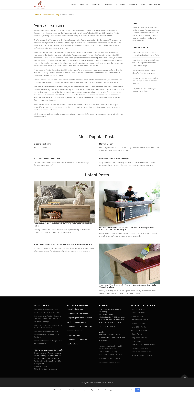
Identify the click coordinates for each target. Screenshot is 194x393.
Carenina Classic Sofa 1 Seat (47, 159)
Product (96, 4)
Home (73, 4)
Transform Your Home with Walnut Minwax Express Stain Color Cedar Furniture (145, 81)
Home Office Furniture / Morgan (114, 159)
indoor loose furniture (139, 330)
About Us (84, 4)
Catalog (133, 4)
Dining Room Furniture (139, 323)
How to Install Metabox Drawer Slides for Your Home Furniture (63, 244)
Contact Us (154, 4)
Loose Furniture (137, 341)
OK (138, 390)
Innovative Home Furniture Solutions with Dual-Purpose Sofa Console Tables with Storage (145, 62)
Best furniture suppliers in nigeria (110, 354)
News (143, 4)
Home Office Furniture (139, 327)
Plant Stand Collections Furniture (143, 345)
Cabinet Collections (138, 312)
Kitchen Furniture (137, 334)
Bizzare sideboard (42, 144)
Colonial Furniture (137, 316)
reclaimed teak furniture (139, 348)
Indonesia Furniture (147, 33)
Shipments (120, 4)
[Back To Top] (184, 378)
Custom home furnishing (108, 351)
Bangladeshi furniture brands (141, 355)
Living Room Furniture (139, 337)
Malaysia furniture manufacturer (45, 369)
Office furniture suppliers (108, 349)
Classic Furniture (40, 353)
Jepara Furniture (145, 30)
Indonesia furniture (41, 366)
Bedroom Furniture (138, 309)
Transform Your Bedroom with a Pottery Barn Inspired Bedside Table (63, 225)
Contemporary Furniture (140, 320)
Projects (108, 4)
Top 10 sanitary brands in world (110, 346)
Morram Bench (106, 144)
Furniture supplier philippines (141, 352)
